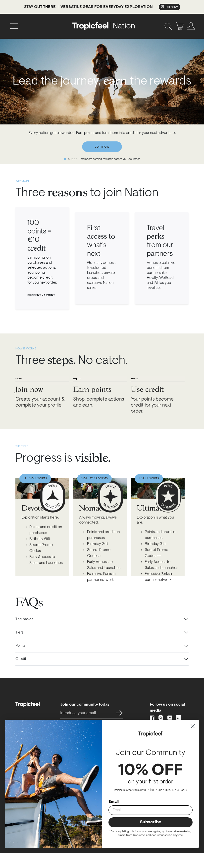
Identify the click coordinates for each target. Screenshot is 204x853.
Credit (20, 659)
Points (20, 646)
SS (117, 713)
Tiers (19, 633)
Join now (102, 147)
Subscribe (150, 822)
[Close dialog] (192, 726)
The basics (24, 619)
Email (113, 802)
